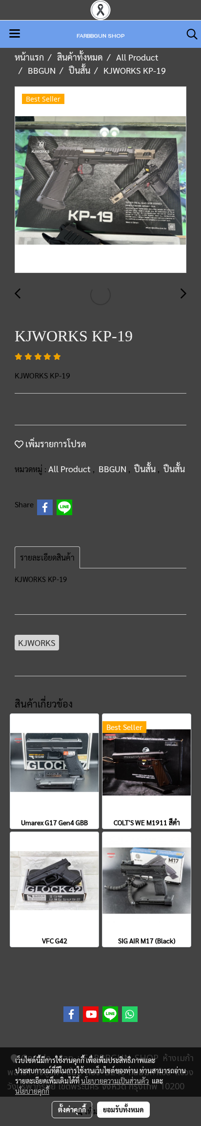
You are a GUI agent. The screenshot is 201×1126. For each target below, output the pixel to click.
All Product (70, 468)
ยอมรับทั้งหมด (123, 1109)
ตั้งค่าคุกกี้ (72, 1109)
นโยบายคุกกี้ (32, 1090)
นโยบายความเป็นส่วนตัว (115, 1080)
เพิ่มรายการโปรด (54, 443)
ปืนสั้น (146, 468)
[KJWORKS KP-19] (100, 180)
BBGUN (113, 468)
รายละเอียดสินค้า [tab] (47, 557)
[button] (189, 34)
